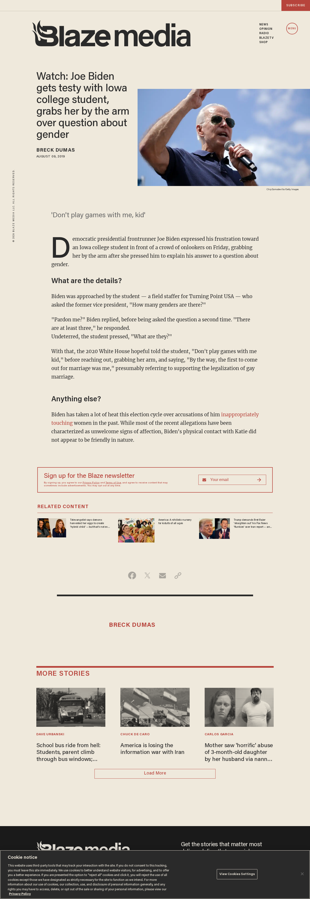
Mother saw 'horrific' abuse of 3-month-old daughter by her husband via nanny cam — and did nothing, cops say (239, 753)
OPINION (266, 29)
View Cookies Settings (237, 874)
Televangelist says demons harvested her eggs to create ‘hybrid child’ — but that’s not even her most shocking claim (90, 524)
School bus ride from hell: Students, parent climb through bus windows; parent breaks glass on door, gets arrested (68, 753)
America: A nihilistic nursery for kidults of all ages (175, 522)
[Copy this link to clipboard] (178, 575)
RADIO (264, 33)
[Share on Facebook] (132, 575)
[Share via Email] (163, 575)
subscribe (295, 5)
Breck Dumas (55, 150)
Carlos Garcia (219, 734)
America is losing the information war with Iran (152, 749)
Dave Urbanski (50, 734)
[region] (155, 874)
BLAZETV (266, 38)
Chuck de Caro (135, 734)
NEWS (263, 24)
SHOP (263, 42)
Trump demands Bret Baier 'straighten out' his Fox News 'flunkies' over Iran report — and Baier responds (252, 524)
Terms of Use (113, 483)
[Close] (302, 873)
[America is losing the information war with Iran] (155, 706)
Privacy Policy (91, 483)
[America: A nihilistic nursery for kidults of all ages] (136, 529)
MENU (292, 28)
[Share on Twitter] (147, 575)
